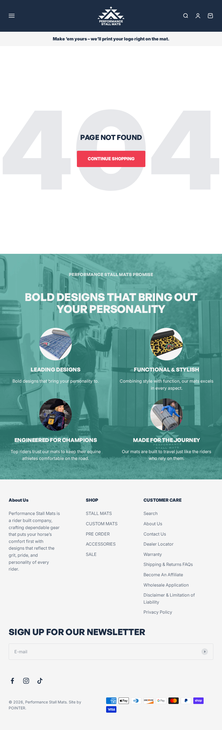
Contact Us (154, 534)
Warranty (152, 554)
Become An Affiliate (163, 574)
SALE (91, 554)
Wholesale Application (166, 585)
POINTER (17, 708)
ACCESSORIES (101, 544)
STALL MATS (99, 513)
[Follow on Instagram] (26, 680)
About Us (152, 523)
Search (150, 513)
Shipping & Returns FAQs (168, 564)
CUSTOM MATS (101, 523)
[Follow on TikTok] (40, 680)
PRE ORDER (98, 534)
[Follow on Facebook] (12, 680)
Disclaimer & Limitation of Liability (169, 598)
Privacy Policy (157, 612)
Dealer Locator (158, 544)
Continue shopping (111, 158)
